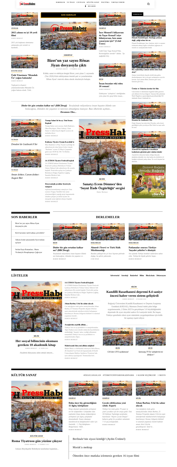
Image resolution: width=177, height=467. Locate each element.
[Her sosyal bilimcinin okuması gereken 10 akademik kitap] (36, 306)
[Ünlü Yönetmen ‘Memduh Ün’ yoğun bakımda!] (24, 61)
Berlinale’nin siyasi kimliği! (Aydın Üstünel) (99, 438)
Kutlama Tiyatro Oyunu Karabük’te (59, 142)
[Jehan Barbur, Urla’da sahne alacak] (151, 388)
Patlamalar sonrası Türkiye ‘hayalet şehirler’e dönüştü (142, 249)
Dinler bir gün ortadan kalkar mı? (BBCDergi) (44, 105)
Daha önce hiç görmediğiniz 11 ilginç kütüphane (83, 404)
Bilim (101, 79)
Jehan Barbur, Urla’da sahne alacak (79, 304)
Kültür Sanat (16, 71)
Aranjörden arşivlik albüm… (76, 325)
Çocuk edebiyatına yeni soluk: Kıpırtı (114, 404)
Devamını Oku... (68, 112)
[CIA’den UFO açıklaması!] (118, 337)
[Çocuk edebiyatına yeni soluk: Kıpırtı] (117, 388)
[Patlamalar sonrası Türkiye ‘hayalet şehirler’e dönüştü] (146, 231)
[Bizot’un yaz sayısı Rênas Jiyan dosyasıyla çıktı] (68, 36)
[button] (148, 4)
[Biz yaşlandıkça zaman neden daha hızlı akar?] (149, 59)
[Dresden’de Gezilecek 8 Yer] (26, 128)
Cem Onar (95, 259)
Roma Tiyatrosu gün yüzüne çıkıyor (37, 441)
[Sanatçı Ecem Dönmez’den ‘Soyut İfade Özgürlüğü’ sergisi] (102, 147)
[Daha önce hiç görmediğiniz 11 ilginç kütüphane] (83, 388)
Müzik (138, 398)
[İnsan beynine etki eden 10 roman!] (112, 70)
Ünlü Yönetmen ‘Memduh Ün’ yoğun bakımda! (24, 76)
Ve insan (14, 139)
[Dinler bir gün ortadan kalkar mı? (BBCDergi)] (70, 231)
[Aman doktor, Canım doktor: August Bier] (26, 158)
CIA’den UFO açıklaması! (118, 352)
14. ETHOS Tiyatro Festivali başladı (59, 161)
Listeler (14, 28)
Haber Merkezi (17, 38)
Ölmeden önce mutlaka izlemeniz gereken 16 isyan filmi (106, 455)
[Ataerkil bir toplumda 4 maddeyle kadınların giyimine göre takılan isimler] (149, 139)
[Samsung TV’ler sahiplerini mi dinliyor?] (151, 337)
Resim (102, 179)
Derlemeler (96, 243)
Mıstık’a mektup (82, 447)
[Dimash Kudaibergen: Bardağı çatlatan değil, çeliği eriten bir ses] (149, 28)
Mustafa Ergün (62, 69)
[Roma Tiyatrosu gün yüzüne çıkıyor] (36, 406)
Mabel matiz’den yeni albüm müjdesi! (79, 346)
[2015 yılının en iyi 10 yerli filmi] (24, 19)
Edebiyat (68, 55)
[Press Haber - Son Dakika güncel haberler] (27, 4)
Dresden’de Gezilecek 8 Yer (24, 144)
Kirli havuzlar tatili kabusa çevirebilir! (30, 233)
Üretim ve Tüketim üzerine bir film (145, 89)
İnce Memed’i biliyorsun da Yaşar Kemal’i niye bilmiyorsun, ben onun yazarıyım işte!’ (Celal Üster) (111, 38)
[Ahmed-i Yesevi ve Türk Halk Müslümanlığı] (108, 231)
